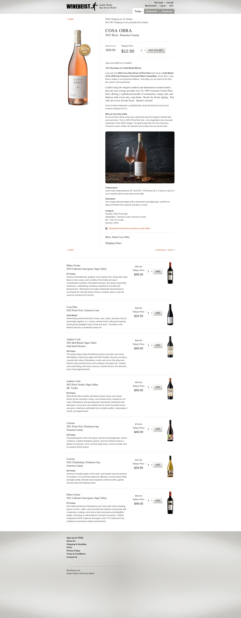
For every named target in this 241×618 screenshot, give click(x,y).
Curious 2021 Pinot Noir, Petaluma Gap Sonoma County (83, 426)
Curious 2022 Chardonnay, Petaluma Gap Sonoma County (83, 462)
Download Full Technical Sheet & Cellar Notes (129, 228)
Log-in (163, 6)
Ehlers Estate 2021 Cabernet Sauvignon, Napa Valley (87, 496)
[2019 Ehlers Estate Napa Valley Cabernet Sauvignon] (170, 283)
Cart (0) (169, 3)
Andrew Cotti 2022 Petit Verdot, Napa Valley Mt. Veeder (82, 384)
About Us (71, 541)
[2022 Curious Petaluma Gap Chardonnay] (170, 476)
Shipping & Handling (76, 544)
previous (161, 250)
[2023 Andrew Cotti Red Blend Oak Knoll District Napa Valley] (170, 357)
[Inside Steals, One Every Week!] (108, 11)
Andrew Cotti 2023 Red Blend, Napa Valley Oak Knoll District (82, 342)
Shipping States (113, 243)
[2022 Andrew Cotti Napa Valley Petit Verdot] (170, 399)
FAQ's (69, 547)
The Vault (158, 3)
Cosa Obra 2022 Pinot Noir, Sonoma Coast (83, 308)
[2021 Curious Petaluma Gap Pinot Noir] (170, 441)
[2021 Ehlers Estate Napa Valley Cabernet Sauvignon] (170, 513)
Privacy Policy (73, 551)
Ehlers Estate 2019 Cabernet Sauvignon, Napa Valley (87, 267)
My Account (150, 6)
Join (171, 6)
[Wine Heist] (82, 11)
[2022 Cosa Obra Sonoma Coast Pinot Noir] (170, 324)
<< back (70, 19)
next (170, 250)
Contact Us (72, 557)
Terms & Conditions (76, 554)
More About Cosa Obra (117, 237)
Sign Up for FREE (75, 538)
